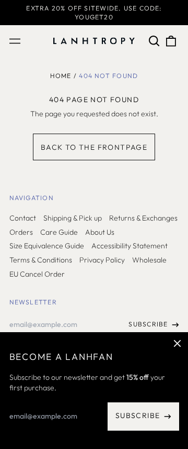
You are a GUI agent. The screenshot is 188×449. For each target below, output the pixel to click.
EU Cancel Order (37, 274)
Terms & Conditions (40, 260)
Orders (21, 232)
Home (61, 76)
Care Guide (59, 232)
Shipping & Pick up (72, 218)
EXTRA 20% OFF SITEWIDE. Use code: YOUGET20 (93, 12)
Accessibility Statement (129, 245)
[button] (154, 40)
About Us (99, 232)
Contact (22, 218)
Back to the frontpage (94, 147)
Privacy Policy (102, 260)
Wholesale (149, 260)
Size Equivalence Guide (46, 245)
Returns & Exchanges (143, 218)
